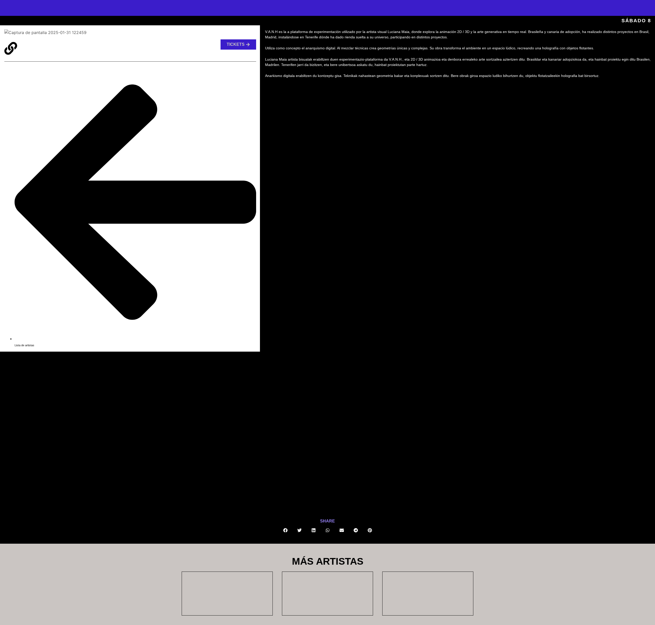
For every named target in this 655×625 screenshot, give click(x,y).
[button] (285, 530)
